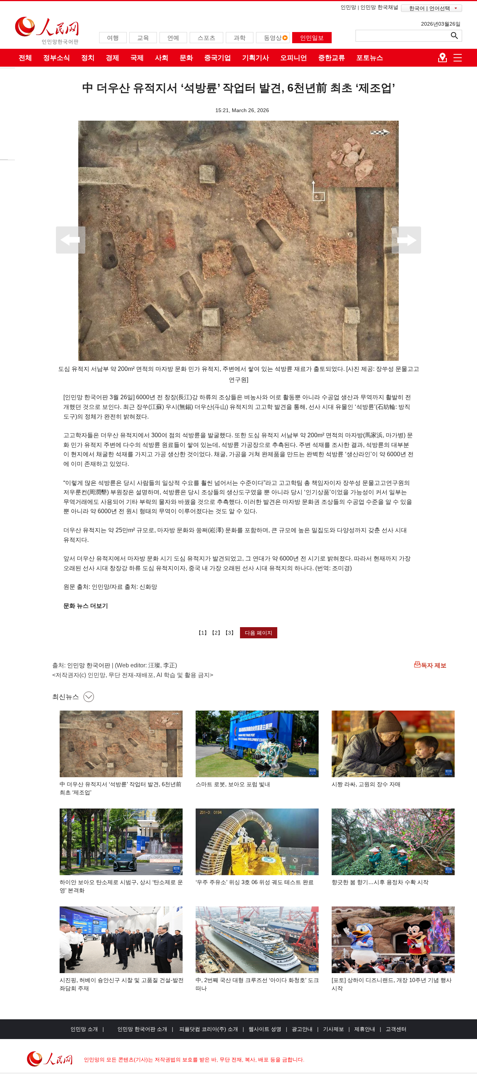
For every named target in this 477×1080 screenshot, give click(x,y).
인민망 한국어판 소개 (142, 1029)
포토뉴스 (369, 57)
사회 (161, 57)
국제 (137, 57)
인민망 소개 (84, 1029)
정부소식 (56, 57)
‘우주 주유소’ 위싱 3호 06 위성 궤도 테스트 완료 (255, 882)
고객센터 (396, 1029)
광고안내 (302, 1029)
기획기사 (255, 57)
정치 (88, 57)
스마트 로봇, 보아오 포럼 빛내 (233, 784)
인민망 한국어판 (88, 665)
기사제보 (333, 1029)
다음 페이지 (258, 633)
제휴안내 (364, 1029)
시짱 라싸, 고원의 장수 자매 (366, 784)
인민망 (348, 7)
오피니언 (293, 57)
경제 (112, 57)
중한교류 (331, 57)
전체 (25, 57)
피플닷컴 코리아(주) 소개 (208, 1029)
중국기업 (217, 57)
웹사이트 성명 (265, 1029)
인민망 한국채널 (379, 7)
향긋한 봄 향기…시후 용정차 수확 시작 (380, 882)
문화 (186, 57)
